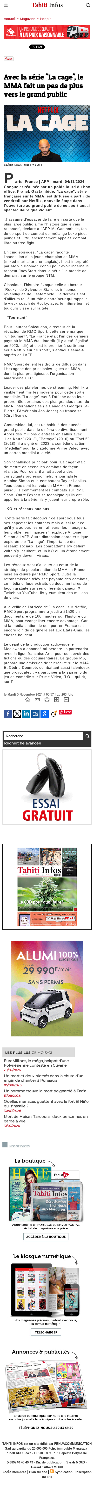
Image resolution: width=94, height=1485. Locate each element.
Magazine (27, 19)
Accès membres (14, 1472)
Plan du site (38, 1472)
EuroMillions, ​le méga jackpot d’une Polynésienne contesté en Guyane (36, 1063)
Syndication (64, 1472)
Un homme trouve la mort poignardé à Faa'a (45, 1091)
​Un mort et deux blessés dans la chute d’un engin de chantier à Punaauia (43, 1078)
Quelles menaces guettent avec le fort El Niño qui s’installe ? (46, 1103)
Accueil (9, 19)
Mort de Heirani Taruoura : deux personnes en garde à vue (46, 1118)
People (46, 19)
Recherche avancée (22, 743)
